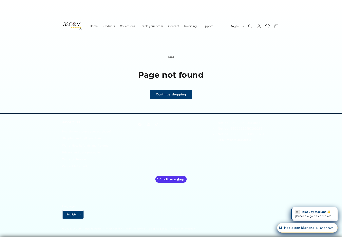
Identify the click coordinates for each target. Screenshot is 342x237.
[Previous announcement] (63, 4)
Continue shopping (171, 94)
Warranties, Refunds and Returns (85, 145)
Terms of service (135, 228)
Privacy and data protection (82, 152)
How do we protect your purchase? (86, 131)
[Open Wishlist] (267, 26)
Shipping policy (158, 228)
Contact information (183, 228)
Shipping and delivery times (81, 138)
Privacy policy (113, 228)
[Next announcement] (278, 4)
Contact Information (76, 166)
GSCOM (77, 228)
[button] (250, 26)
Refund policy (93, 228)
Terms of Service (74, 159)
